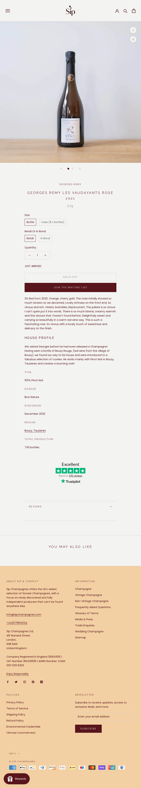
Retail (30, 238)
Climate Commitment (20, 733)
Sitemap (80, 637)
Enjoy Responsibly (17, 674)
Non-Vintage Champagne (92, 601)
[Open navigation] (8, 10)
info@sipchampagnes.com (23, 614)
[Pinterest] (33, 682)
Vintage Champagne (88, 595)
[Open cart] (133, 11)
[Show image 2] (73, 169)
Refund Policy (15, 720)
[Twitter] (16, 682)
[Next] (79, 168)
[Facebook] (7, 682)
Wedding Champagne (89, 631)
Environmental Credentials (23, 727)
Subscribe (88, 728)
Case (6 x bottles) (52, 222)
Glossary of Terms (86, 613)
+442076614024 (16, 623)
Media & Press (84, 619)
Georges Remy (70, 184)
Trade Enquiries (85, 625)
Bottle (30, 222)
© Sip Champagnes (22, 761)
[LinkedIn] (41, 682)
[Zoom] (133, 30)
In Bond (45, 238)
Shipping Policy (15, 714)
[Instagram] (24, 682)
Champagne (83, 589)
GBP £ (12, 754)
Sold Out (70, 277)
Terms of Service (17, 708)
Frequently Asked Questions (93, 607)
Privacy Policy (15, 702)
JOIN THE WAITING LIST (70, 287)
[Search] (125, 11)
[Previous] (61, 168)
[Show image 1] (68, 169)
